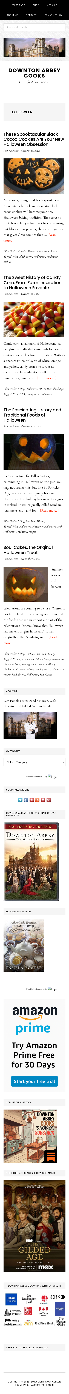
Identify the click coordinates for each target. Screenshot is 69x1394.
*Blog (21, 389)
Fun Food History (35, 521)
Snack (53, 251)
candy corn (33, 394)
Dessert (32, 251)
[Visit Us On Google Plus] (48, 799)
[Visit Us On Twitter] (20, 799)
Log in (50, 1385)
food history (18, 674)
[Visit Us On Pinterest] (31, 799)
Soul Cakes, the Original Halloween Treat (28, 550)
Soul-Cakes (46, 674)
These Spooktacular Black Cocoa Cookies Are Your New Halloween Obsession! (34, 139)
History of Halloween (44, 526)
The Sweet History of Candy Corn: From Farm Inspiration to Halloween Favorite (33, 283)
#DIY (22, 394)
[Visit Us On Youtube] (43, 799)
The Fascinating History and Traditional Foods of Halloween (32, 415)
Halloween (43, 251)
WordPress (38, 1385)
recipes (32, 532)
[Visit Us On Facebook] (26, 799)
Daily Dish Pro (39, 1381)
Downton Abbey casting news (20, 664)
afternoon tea (26, 659)
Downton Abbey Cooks (34, 73)
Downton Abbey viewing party (33, 669)
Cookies (22, 251)
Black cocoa (25, 256)
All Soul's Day (43, 659)
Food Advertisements (35, 776)
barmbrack (58, 659)
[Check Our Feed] (37, 799)
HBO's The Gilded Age (51, 389)
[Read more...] (46, 378)
